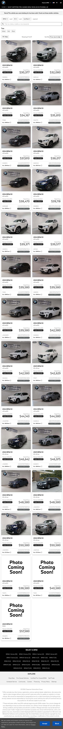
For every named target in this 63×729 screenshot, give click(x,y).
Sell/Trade (51, 678)
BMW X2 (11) (16, 664)
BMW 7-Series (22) (12, 657)
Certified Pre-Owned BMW (39, 678)
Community (22, 681)
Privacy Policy (45, 681)
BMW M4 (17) (45, 661)
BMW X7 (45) (28, 668)
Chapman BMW (45, 2)
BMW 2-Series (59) (11, 654)
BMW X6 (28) (56, 664)
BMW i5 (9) (44, 657)
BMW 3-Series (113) (25, 654)
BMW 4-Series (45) (38, 654)
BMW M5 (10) (55, 661)
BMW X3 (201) (26, 664)
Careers (29, 681)
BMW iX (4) (7, 661)
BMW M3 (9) (35, 661)
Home (4, 7)
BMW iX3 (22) (17, 661)
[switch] (61, 2)
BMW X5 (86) (36, 664)
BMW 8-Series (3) (25, 657)
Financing (37, 681)
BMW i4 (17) (35, 657)
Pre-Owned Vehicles (22, 678)
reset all (35, 19)
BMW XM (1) (37, 668)
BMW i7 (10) (52, 657)
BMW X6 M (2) (18, 668)
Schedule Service (12, 681)
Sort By (47, 37)
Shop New (12, 678)
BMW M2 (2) (26, 661)
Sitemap (54, 681)
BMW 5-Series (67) (51, 654)
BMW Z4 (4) (46, 668)
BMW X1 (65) (7, 664)
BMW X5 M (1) (46, 664)
